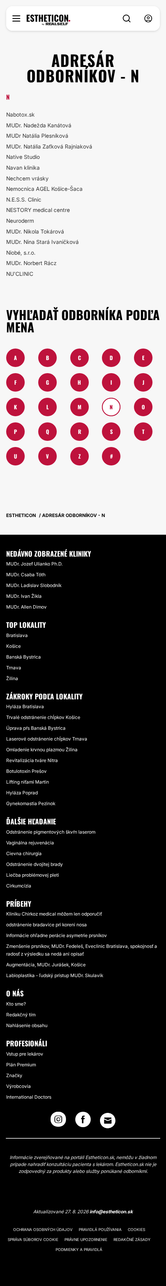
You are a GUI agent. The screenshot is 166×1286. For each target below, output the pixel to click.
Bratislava (17, 635)
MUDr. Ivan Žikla (24, 596)
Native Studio (23, 156)
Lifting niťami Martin (27, 782)
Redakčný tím (21, 1014)
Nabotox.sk (20, 114)
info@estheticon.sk (111, 1211)
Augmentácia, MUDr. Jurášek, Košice (46, 964)
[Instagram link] (58, 1122)
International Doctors (28, 1097)
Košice (13, 646)
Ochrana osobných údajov (43, 1229)
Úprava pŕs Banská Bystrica (36, 728)
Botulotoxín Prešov (26, 771)
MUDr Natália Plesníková (37, 135)
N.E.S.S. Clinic (23, 199)
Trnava (13, 668)
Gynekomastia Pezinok (30, 803)
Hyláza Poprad (22, 793)
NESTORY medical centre (38, 210)
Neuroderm (20, 220)
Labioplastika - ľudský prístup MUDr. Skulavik (54, 975)
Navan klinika (23, 167)
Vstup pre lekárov (24, 1054)
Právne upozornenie (85, 1239)
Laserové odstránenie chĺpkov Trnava (46, 739)
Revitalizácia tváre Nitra (32, 760)
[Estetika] (48, 20)
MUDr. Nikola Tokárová (35, 231)
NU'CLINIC (19, 273)
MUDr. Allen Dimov (26, 607)
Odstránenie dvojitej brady (34, 864)
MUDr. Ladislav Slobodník (33, 585)
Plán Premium (21, 1064)
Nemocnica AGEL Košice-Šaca (44, 188)
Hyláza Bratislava (25, 706)
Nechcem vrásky (27, 178)
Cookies (136, 1229)
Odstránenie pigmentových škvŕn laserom (50, 832)
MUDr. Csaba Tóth (26, 574)
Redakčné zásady (132, 1239)
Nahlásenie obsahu (26, 1025)
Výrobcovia (18, 1086)
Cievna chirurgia (24, 853)
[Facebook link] (83, 1122)
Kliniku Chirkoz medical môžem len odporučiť (54, 914)
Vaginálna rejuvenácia (30, 843)
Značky (14, 1075)
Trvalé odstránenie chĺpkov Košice (43, 717)
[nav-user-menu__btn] (148, 18)
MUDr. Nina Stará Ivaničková (42, 242)
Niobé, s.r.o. (21, 252)
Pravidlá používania (100, 1229)
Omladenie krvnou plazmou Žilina (42, 749)
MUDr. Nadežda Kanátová (38, 125)
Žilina (12, 678)
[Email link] (107, 1120)
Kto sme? (16, 1004)
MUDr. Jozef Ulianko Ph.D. (34, 564)
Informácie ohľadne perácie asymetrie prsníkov (56, 935)
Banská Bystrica (23, 657)
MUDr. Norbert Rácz (31, 263)
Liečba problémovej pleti (32, 875)
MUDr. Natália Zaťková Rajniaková (49, 146)
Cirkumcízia (18, 886)
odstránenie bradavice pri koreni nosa (46, 924)
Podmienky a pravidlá (79, 1249)
